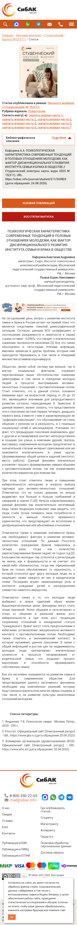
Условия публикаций (38, 203)
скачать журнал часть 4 (19, 123)
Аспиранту (48, 830)
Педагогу (47, 836)
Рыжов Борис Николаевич (57, 277)
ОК (12, 917)
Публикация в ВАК (14, 843)
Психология (36, 111)
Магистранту (49, 824)
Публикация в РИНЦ (15, 849)
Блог (5, 827)
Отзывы (7, 820)
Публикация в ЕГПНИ (16, 855)
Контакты (8, 833)
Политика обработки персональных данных (56, 844)
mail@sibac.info (23, 800)
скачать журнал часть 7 (54, 127)
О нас (5, 808)
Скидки (7, 814)
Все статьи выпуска (39, 216)
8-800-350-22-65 (23, 796)
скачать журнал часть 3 (54, 119)
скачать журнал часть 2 (19, 119)
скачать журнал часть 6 (19, 127)
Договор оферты (52, 852)
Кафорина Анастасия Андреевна (53, 257)
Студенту (47, 817)
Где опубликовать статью (53, 809)
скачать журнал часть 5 (54, 123)
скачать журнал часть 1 (46, 115)
